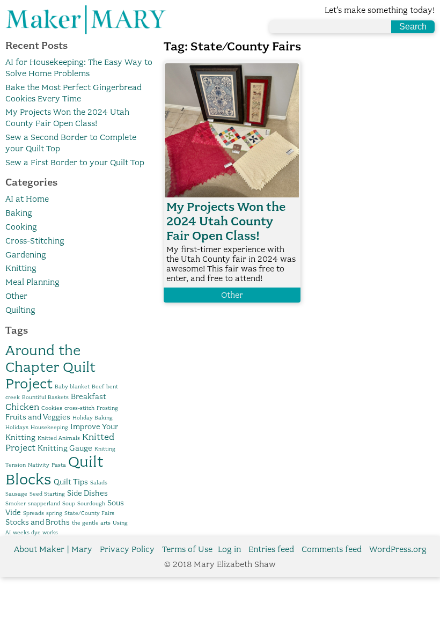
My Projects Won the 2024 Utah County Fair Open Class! (225, 221)
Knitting (20, 268)
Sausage (16, 494)
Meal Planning (32, 282)
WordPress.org (398, 549)
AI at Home (27, 199)
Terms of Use (187, 549)
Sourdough (91, 503)
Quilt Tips (71, 481)
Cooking (21, 227)
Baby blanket (72, 386)
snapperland (44, 503)
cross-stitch (79, 408)
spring (54, 513)
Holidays (16, 427)
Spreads (33, 513)
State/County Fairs (89, 513)
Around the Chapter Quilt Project (50, 367)
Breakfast (88, 396)
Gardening (25, 255)
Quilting (20, 310)
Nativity (38, 465)
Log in (229, 549)
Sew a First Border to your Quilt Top (74, 162)
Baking (18, 213)
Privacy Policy (127, 549)
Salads (98, 482)
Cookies (51, 408)
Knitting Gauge (65, 448)
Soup (68, 503)
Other (16, 296)
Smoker (15, 503)
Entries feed (271, 549)
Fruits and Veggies (37, 417)
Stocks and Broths (37, 522)
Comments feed (332, 549)
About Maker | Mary (53, 549)
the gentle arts (91, 523)
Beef (98, 386)
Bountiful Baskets (45, 397)
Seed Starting (47, 494)
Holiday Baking (92, 418)
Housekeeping (49, 427)
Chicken (22, 406)
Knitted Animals (59, 438)
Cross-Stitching (34, 241)
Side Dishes (87, 493)
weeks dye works (35, 532)
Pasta (59, 465)
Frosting (107, 408)
